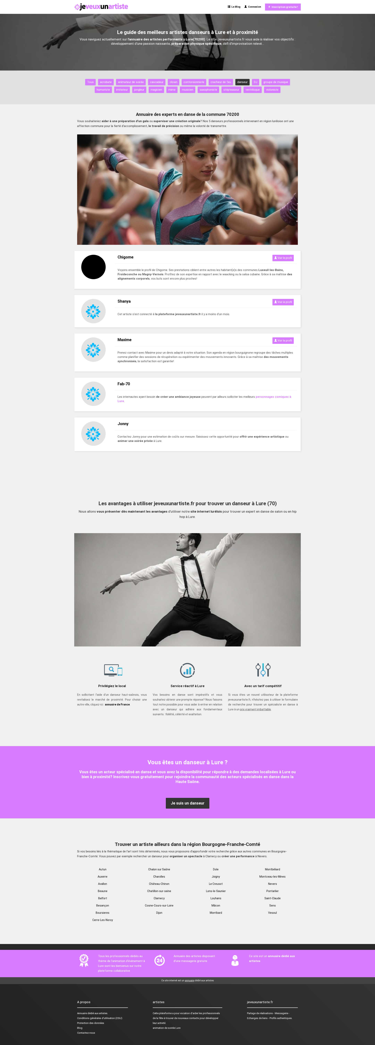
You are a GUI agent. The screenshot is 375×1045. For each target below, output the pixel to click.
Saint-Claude (272, 898)
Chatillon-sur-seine (159, 891)
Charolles (159, 876)
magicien (156, 89)
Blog (79, 1027)
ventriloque (253, 89)
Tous (90, 82)
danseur (242, 82)
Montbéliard (272, 869)
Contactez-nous (86, 1032)
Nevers (272, 883)
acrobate (106, 82)
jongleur (139, 89)
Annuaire (82, 1013)
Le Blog (235, 6)
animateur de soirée (131, 82)
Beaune (102, 891)
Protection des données (90, 1023)
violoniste (272, 89)
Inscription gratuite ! (284, 6)
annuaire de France (117, 704)
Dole (216, 869)
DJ (255, 82)
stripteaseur (231, 89)
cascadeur (156, 82)
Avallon (102, 883)
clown (173, 82)
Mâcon (216, 905)
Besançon (102, 905)
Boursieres (102, 912)
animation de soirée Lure (166, 1027)
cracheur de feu (221, 82)
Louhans (216, 898)
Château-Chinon (159, 883)
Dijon (159, 912)
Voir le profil (284, 257)
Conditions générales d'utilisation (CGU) (99, 1018)
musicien (187, 89)
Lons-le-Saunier (216, 891)
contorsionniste (194, 82)
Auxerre (102, 876)
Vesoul (272, 912)
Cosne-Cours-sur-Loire (159, 905)
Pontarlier (272, 891)
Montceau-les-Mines (272, 876)
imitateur (122, 89)
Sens (272, 905)
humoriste (103, 89)
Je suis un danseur (187, 803)
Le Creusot (216, 883)
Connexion (254, 6)
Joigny (216, 876)
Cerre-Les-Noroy (102, 920)
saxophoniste (208, 89)
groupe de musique (275, 82)
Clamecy (159, 898)
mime (172, 89)
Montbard (216, 912)
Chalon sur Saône (159, 869)
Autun (102, 869)
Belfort (102, 898)
